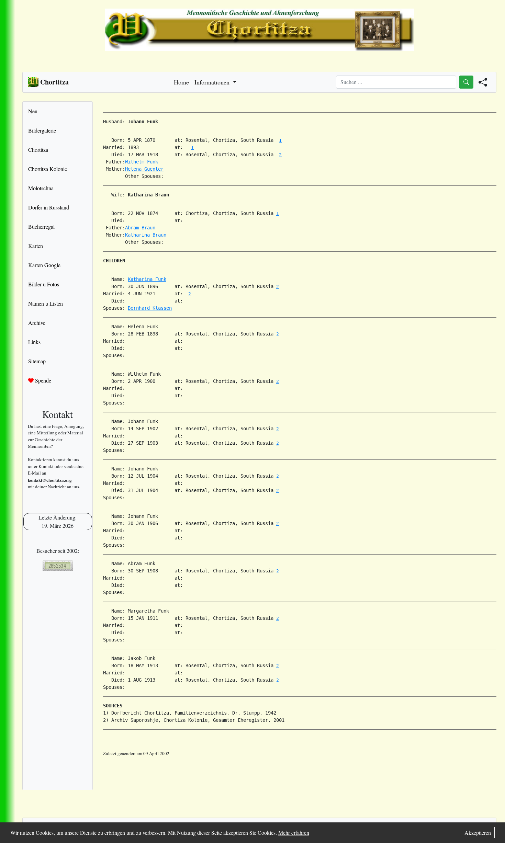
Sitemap (37, 361)
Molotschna (41, 188)
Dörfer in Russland (48, 207)
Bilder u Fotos (43, 284)
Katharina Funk (147, 279)
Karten (35, 245)
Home (181, 82)
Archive (36, 322)
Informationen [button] (212, 82)
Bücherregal (41, 226)
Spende (42, 380)
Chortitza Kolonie (47, 168)
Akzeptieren (477, 832)
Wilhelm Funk (141, 161)
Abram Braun (140, 227)
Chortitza (38, 149)
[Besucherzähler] (57, 566)
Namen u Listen (45, 303)
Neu (32, 111)
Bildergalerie (42, 130)
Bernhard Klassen (150, 308)
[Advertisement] (300, 772)
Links (34, 341)
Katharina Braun (145, 235)
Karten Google (44, 265)
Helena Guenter (144, 169)
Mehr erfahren (293, 832)
